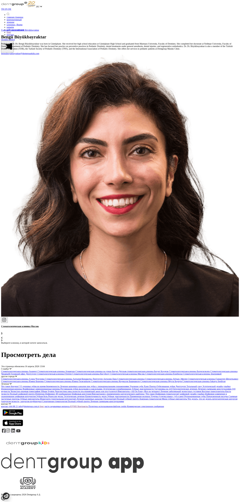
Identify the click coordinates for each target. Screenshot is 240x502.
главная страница (15, 17)
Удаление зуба (137, 386)
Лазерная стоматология (150, 399)
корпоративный (14, 19)
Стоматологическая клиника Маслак (127, 374)
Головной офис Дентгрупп (24, 374)
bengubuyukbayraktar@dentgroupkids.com (20, 53)
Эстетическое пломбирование (117, 389)
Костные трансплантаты (213, 391)
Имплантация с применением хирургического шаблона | (119, 394)
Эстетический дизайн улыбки (216, 386)
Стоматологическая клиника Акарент (19, 371)
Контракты (83, 406)
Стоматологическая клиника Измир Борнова (22, 381)
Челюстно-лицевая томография (26, 391)
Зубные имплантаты (30, 399)
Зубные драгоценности (143, 389)
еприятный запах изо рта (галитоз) (101, 391)
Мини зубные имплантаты (175, 399)
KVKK (74, 406)
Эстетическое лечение (74, 396)
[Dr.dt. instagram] (4, 320)
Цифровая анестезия (82, 394)
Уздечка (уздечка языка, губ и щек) (167, 396)
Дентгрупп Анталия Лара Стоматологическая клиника (118, 379)
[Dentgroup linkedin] (13, 432)
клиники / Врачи (14, 25)
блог (9, 32)
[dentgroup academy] (28, 492)
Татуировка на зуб (163, 389)
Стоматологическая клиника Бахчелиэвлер (189, 371)
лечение (10, 22)
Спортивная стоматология (55, 401)
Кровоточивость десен (96, 396)
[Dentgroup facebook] (3, 432)
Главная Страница (9, 30)
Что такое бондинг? (10, 386)
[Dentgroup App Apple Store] (13, 427)
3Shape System (48, 391)
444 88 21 (13, 406)
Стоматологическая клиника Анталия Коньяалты (68, 379)
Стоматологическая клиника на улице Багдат (97, 371)
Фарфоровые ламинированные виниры (41, 389)
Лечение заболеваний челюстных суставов (181, 391)
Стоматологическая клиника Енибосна (164, 374)
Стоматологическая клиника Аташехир (56, 371)
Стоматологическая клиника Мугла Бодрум (161, 381)
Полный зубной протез (128, 399)
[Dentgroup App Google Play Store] (13, 417)
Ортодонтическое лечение (185, 389)
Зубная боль (42, 396)
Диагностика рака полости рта (69, 391)
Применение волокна (140, 396)
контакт (5, 406)
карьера (10, 27)
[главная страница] (18, 6)
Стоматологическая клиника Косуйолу (91, 374)
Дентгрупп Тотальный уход (189, 386)
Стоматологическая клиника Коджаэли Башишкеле (115, 381)
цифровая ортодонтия (25, 396)
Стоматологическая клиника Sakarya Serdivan (204, 381)
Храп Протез (150, 386)
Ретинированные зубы (195, 396)
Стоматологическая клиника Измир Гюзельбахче (67, 381)
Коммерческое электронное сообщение (145, 406)
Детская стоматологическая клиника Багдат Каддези (144, 371)
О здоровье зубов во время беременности (40, 386)
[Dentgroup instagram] (8, 432)
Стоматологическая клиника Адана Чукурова (23, 379)
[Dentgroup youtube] (18, 432)
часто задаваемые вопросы (57, 406)
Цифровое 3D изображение (58, 394)
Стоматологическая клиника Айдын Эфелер (166, 379)
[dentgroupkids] (28, 452)
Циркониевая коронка (11, 389)
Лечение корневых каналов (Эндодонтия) (97, 399)
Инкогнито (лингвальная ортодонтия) (58, 399)
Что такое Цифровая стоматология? (163, 394)
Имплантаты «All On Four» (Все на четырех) (139, 391)
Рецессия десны (56, 396)
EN (6, 9)
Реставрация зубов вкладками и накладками (81, 389)
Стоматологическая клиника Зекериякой (202, 374)
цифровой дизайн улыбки (192, 394)
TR (3, 9)
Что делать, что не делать (200, 399)
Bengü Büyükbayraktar (28, 30)
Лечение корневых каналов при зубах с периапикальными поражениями (95, 386)
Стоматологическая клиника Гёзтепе (54, 374)
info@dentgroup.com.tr (28, 406)
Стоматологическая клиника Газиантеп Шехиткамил (213, 379)
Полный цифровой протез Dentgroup (27, 394)
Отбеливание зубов (166, 386)
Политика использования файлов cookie (107, 406)
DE (9, 9)
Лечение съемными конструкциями (215, 389)
